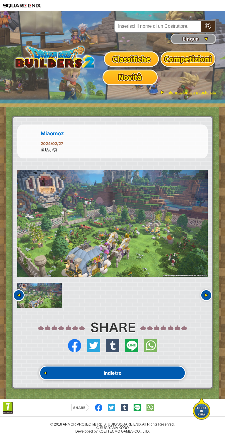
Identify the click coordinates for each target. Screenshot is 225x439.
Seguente (206, 295)
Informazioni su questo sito (191, 92)
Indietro (113, 373)
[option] (112, 223)
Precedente (19, 295)
